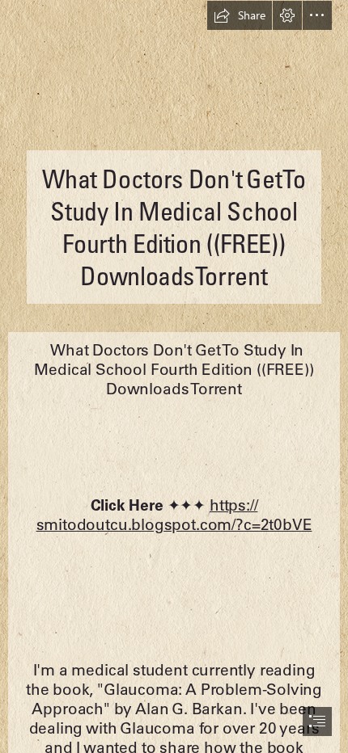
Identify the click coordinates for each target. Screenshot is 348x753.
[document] (174, 376)
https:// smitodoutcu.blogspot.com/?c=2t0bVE (174, 514)
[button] (239, 15)
